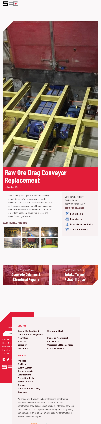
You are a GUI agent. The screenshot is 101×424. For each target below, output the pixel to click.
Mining (18, 187)
